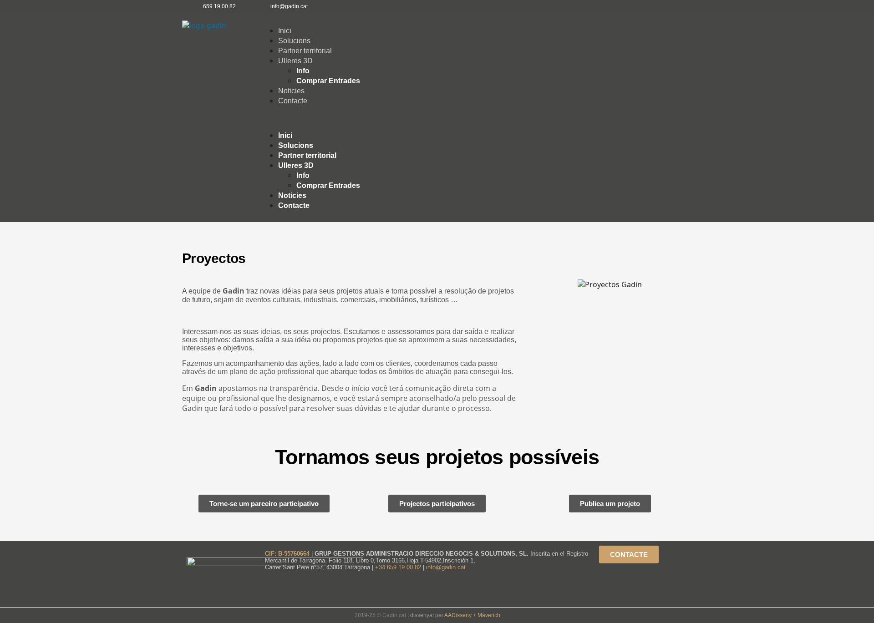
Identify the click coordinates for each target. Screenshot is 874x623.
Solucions (294, 41)
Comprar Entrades (328, 81)
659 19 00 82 (219, 6)
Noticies (291, 91)
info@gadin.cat (446, 567)
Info (303, 71)
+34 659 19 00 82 (399, 567)
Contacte (292, 101)
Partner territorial (305, 51)
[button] (476, 118)
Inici (284, 31)
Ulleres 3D (295, 61)
